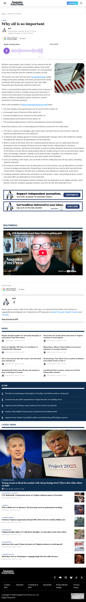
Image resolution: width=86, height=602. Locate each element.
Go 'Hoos (15, 493)
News (4, 20)
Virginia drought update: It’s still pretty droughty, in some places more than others (34, 532)
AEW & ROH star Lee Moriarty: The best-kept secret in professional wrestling (32, 507)
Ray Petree (5, 510)
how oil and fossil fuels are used (34, 105)
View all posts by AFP (10, 319)
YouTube (5, 315)
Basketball (7, 493)
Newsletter (47, 585)
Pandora (74, 312)
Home (3, 14)
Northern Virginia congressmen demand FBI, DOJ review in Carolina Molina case (33, 520)
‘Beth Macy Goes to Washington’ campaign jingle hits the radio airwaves (30, 556)
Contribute (72, 3)
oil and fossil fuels (38, 77)
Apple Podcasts (58, 312)
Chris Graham (9, 340)
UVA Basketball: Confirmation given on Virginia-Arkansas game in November (32, 495)
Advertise (20, 585)
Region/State (7, 529)
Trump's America (8, 517)
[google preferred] (10, 38)
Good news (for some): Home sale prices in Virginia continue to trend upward (32, 544)
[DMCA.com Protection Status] (77, 596)
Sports (5, 505)
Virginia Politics (8, 480)
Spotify (68, 312)
